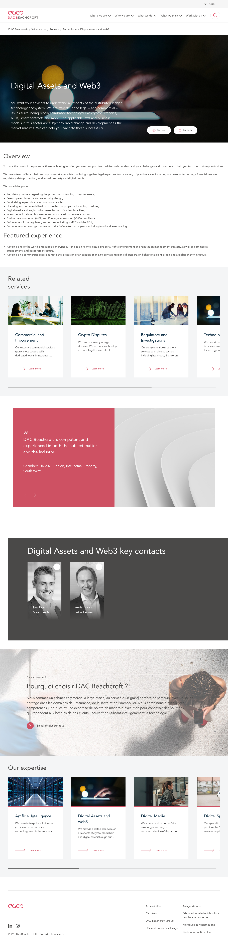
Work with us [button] (194, 16)
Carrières (151, 913)
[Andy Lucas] (99, 567)
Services (161, 130)
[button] (215, 15)
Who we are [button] (122, 16)
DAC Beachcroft (18, 30)
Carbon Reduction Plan (197, 932)
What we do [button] (145, 16)
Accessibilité (153, 906)
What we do (39, 30)
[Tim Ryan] (56, 567)
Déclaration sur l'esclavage (162, 928)
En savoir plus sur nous (50, 726)
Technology (70, 30)
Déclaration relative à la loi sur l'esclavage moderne (201, 915)
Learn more (35, 369)
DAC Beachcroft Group (160, 921)
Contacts (187, 130)
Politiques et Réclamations (199, 925)
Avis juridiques (191, 906)
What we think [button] (169, 16)
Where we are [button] (98, 16)
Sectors (54, 30)
